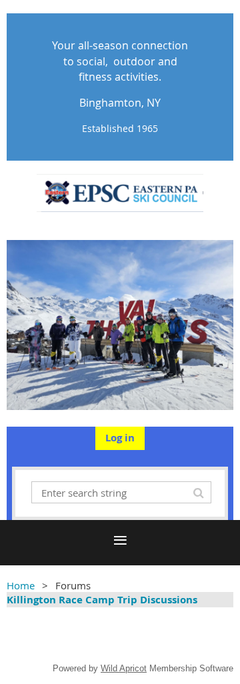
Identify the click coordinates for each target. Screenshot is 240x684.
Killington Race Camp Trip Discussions (102, 600)
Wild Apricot (124, 668)
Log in (120, 438)
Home (21, 585)
